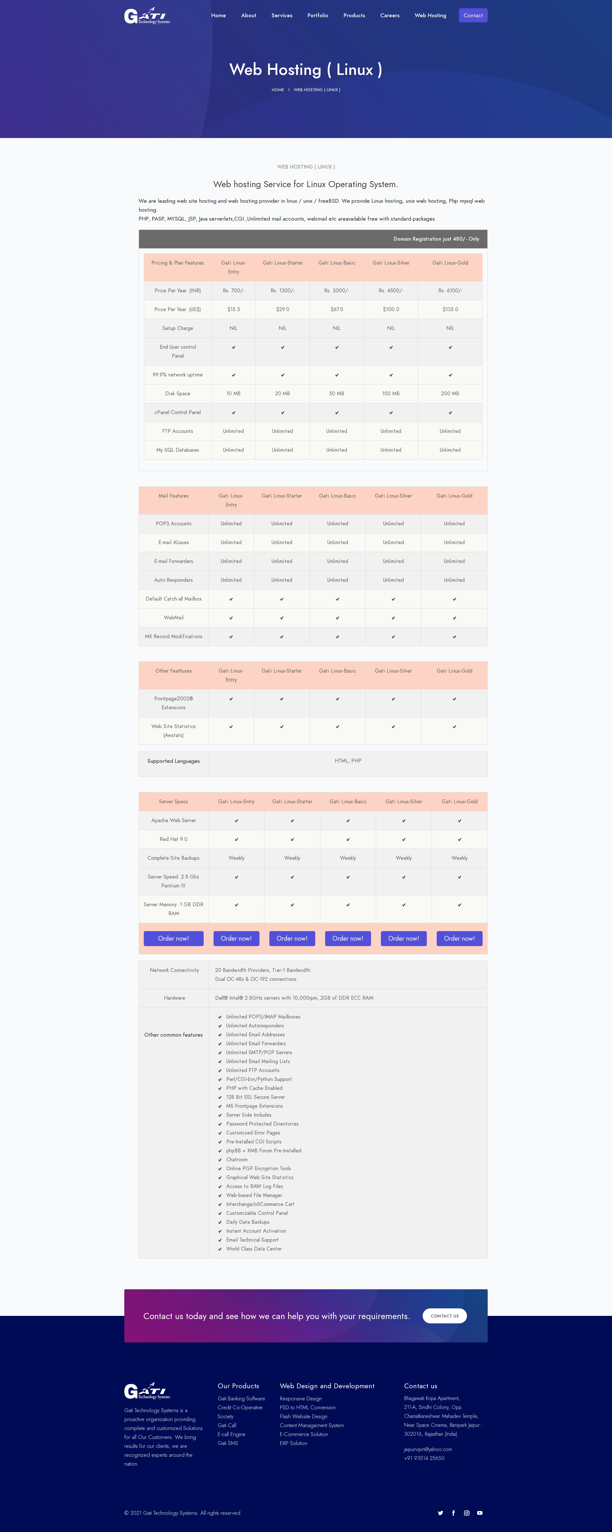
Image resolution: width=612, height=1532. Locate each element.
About (248, 15)
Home (218, 15)
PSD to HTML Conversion (308, 1407)
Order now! (173, 938)
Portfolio (318, 15)
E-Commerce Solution (304, 1434)
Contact (473, 15)
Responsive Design (301, 1398)
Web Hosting (430, 15)
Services (282, 15)
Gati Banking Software (241, 1398)
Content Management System (312, 1425)
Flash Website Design (303, 1416)
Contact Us (445, 1316)
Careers (389, 15)
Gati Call (227, 1425)
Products (354, 15)
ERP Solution (293, 1443)
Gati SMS (228, 1443)
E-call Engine (231, 1434)
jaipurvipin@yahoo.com (428, 1449)
